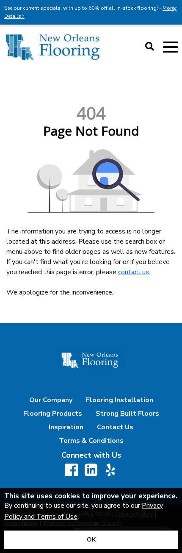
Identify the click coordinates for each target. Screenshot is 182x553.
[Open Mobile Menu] (170, 47)
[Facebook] (71, 471)
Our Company (50, 400)
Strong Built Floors (127, 413)
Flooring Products (52, 413)
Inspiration (66, 427)
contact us (133, 272)
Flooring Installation (119, 400)
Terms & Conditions (91, 440)
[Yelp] (110, 471)
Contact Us (115, 427)
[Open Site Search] (149, 47)
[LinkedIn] (91, 471)
